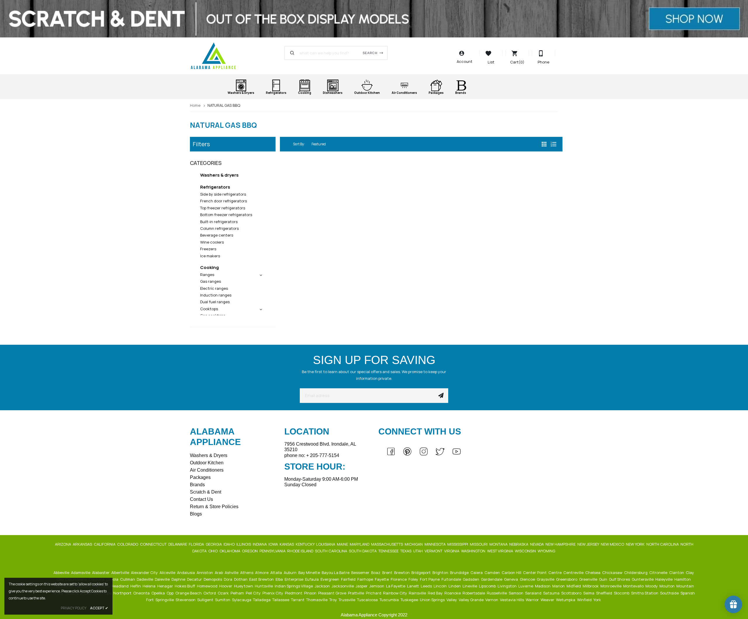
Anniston (205, 572)
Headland (120, 586)
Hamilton (683, 579)
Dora (228, 579)
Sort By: (299, 144)
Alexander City (145, 572)
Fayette (382, 579)
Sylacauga (242, 599)
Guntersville (643, 579)
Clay (690, 572)
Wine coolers (212, 242)
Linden (455, 586)
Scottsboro (571, 593)
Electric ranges (214, 288)
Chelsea (593, 572)
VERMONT (434, 551)
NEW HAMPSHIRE (561, 544)
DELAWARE (178, 544)
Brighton (440, 572)
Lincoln (441, 586)
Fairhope (365, 579)
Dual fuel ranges (215, 301)
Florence (399, 579)
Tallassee (281, 599)
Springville (165, 599)
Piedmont (294, 593)
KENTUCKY (305, 544)
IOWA (274, 544)
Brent (387, 572)
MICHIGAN (414, 544)
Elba (280, 579)
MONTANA (498, 544)
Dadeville (145, 579)
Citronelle (658, 572)
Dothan (241, 579)
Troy (333, 599)
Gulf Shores (620, 579)
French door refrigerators (223, 201)
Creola (112, 579)
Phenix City (273, 593)
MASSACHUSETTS (387, 544)
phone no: (311, 455)
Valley (452, 599)
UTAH (418, 551)
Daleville (163, 579)
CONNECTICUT (153, 544)
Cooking (209, 267)
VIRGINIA (452, 551)
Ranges (207, 274)
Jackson (323, 586)
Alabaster (101, 572)
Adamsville (81, 572)
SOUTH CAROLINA (331, 551)
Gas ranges (210, 281)
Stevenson (186, 599)
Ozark (224, 593)
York (597, 599)
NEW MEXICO (613, 544)
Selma (589, 593)
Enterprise (294, 579)
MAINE (343, 544)
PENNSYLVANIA (272, 551)
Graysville (546, 579)
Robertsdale (474, 593)
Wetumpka (566, 599)
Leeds (427, 586)
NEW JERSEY (588, 544)
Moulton (667, 586)
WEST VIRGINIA (500, 551)
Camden (492, 572)
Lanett (413, 586)
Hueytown (244, 586)
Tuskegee (410, 599)
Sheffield (604, 593)
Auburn (290, 572)
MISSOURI (479, 544)
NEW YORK (635, 544)
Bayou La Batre (336, 572)
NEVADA (537, 544)
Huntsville (264, 586)
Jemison (377, 586)
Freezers (208, 248)
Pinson (310, 593)
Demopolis (213, 579)
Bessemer (360, 572)
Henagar (165, 586)
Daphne (179, 579)
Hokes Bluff (185, 586)
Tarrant (298, 599)
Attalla (276, 572)
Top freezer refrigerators (222, 208)
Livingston (507, 586)
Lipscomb (488, 586)
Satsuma (551, 593)
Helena (149, 586)
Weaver (548, 599)
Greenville (588, 579)
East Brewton (262, 579)
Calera (477, 572)
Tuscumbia (390, 599)
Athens (247, 572)
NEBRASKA (519, 544)
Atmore (262, 572)
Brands (197, 484)
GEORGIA (214, 544)
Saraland (533, 593)
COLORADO (128, 544)
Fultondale (451, 579)
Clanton (677, 572)
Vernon (492, 599)
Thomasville (317, 599)
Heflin (136, 586)
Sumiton (223, 599)
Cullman (128, 579)
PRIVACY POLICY (73, 608)
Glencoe (528, 579)
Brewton (402, 572)
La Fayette (396, 586)
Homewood (207, 586)
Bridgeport (421, 572)
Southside (670, 593)
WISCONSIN (526, 551)
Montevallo (634, 586)
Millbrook (591, 586)
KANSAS (287, 544)
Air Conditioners (207, 470)
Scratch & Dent (205, 491)
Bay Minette (309, 572)
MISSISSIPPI (458, 544)
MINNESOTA (435, 544)
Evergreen (330, 579)
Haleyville (664, 579)
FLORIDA (197, 544)
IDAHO (230, 544)
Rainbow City (395, 593)
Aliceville (168, 572)
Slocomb (622, 593)
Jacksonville (343, 586)
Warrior (533, 599)
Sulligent (205, 599)
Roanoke (453, 593)
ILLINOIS (244, 544)
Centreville (573, 572)
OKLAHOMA (230, 551)
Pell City (254, 593)
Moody (652, 586)
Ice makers (210, 255)
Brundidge (460, 572)
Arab (219, 572)
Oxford (210, 593)
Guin (603, 579)
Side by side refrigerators (223, 194)
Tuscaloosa (368, 599)
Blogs (196, 513)
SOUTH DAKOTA (363, 551)
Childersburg (636, 572)
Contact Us (201, 499)
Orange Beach (188, 593)
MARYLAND (360, 544)
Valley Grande (471, 599)
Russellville (497, 593)
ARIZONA (63, 544)
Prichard (374, 593)
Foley (413, 579)
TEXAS (406, 551)
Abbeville (61, 572)
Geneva (511, 579)
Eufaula (312, 579)
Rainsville (418, 593)
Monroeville (611, 586)
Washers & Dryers (208, 455)
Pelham (238, 593)
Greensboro (567, 579)
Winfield (585, 599)
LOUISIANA (326, 544)
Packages (200, 477)
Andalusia (186, 572)
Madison (543, 586)
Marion (559, 586)
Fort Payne (430, 579)
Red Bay (436, 593)
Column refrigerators (219, 228)
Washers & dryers (219, 175)
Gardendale (492, 579)
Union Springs (433, 599)
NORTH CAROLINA (663, 544)
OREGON (250, 551)
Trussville (347, 599)
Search (370, 53)
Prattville (356, 593)
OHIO (213, 551)
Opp (170, 593)
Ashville (232, 572)
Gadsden (471, 579)
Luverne (526, 586)
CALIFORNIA (105, 544)
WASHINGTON (473, 551)
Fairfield (348, 579)
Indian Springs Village (294, 586)
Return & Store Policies (214, 506)
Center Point (535, 572)
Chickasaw (612, 572)
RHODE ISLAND (300, 551)
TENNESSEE (388, 551)
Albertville (120, 572)
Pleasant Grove (332, 593)
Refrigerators (215, 187)
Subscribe (441, 395)
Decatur (195, 579)
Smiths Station (645, 593)
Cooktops (209, 308)
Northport (122, 593)
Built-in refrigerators (219, 221)
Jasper (362, 586)
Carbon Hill (512, 572)
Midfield (574, 586)
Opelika (158, 593)
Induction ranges (215, 295)
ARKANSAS (83, 544)
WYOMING (547, 551)
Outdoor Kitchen (207, 462)
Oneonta (141, 593)
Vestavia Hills (512, 599)
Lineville (470, 586)
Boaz (376, 572)
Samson (516, 593)
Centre (555, 572)
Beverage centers (216, 235)
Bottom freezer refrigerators (226, 214)
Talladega (262, 599)
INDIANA (260, 544)
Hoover (226, 586)
